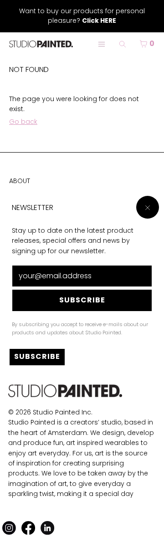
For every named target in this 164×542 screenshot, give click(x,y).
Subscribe (82, 300)
